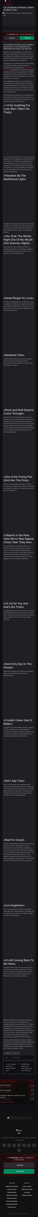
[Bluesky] (34, 1145)
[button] (3, 3)
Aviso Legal (27, 1192)
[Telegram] (19, 1150)
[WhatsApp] (14, 1145)
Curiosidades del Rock (11, 1204)
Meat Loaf (16, 1053)
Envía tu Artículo (27, 1186)
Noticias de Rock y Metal (12, 1186)
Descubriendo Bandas (11, 1201)
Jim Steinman (8, 1053)
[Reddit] (24, 1145)
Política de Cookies (27, 1195)
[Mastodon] (29, 1145)
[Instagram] (9, 1145)
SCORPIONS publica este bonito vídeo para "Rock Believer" (26, 1067)
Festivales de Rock (12, 1198)
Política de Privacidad (27, 1189)
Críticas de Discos (11, 1189)
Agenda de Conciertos (11, 1195)
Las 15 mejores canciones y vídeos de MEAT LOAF (10, 1067)
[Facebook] (4, 1145)
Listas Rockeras (12, 1207)
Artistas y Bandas (11, 1192)
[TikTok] (19, 1145)
